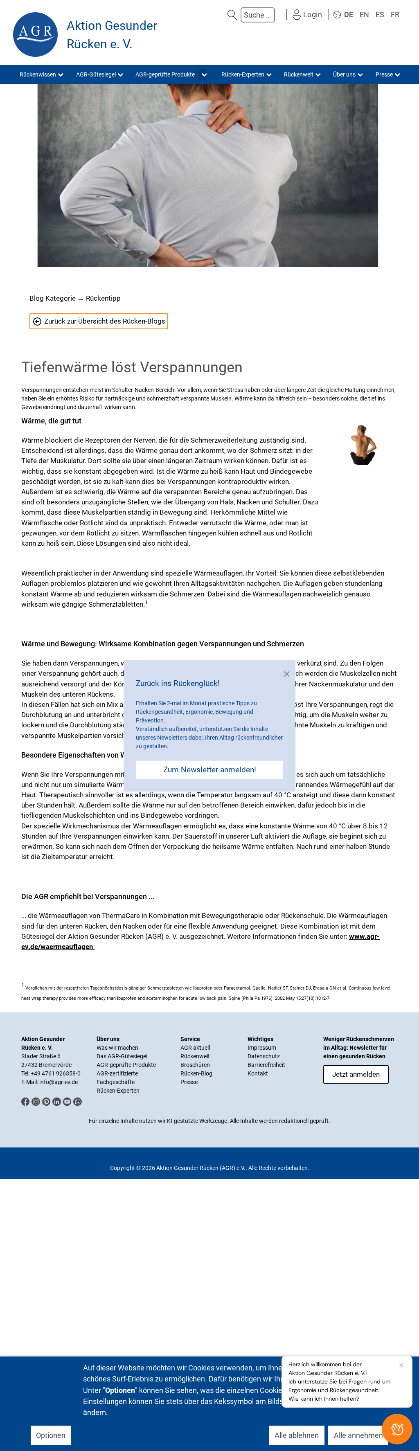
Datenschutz (264, 1056)
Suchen (232, 14)
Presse (189, 1082)
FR (395, 14)
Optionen (50, 1435)
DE (348, 14)
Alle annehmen (358, 1435)
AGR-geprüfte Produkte (126, 1065)
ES (380, 14)
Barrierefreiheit (266, 1065)
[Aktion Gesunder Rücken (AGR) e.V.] (35, 34)
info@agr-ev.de (58, 1082)
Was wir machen (117, 1047)
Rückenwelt (195, 1056)
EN (364, 14)
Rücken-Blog (196, 1073)
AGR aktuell (195, 1047)
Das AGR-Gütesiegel (122, 1056)
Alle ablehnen (297, 1435)
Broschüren (195, 1065)
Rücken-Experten (118, 1090)
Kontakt (258, 1073)
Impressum (262, 1047)
